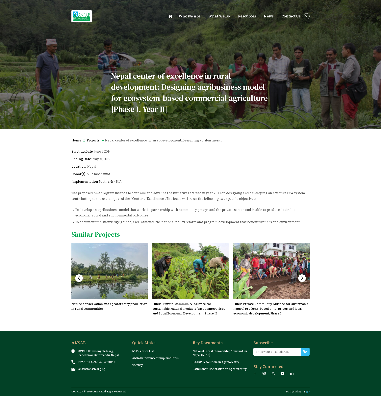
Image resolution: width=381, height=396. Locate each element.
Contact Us (291, 16)
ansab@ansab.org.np (91, 369)
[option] (109, 280)
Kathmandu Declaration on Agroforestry (220, 369)
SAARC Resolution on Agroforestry (216, 362)
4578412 (109, 362)
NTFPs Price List (143, 351)
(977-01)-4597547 (90, 362)
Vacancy (137, 365)
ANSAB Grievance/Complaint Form (155, 358)
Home (76, 140)
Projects (93, 140)
